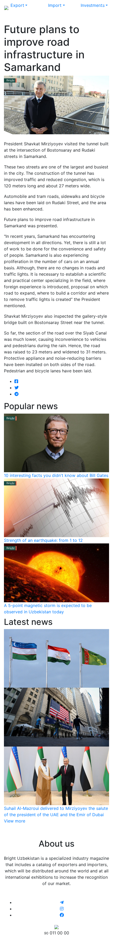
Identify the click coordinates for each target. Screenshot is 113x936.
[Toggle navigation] (101, 7)
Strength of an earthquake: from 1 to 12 (43, 540)
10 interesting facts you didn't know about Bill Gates (56, 475)
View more (14, 821)
